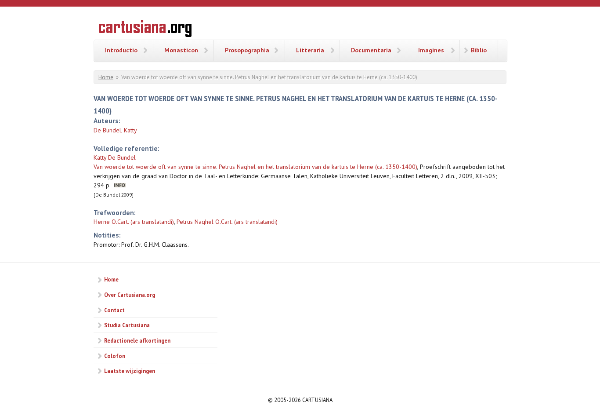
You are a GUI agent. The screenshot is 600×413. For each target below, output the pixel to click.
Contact (114, 310)
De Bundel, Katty (115, 130)
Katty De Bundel (115, 157)
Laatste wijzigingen (129, 370)
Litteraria (310, 50)
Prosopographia (247, 50)
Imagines (431, 50)
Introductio (121, 50)
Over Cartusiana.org (129, 294)
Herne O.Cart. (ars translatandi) (134, 222)
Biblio (479, 50)
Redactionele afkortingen (137, 340)
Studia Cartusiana (127, 325)
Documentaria (371, 50)
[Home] (145, 30)
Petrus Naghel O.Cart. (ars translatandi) (227, 222)
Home (105, 77)
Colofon (114, 355)
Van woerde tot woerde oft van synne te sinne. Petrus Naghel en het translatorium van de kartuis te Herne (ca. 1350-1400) (255, 167)
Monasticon (181, 50)
